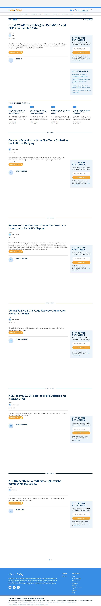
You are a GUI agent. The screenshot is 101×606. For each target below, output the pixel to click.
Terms (88, 58)
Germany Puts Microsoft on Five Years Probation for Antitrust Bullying (17, 111)
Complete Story (14, 52)
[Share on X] (87, 19)
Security (55, 14)
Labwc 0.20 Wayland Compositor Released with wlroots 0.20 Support (81, 81)
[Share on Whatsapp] (91, 19)
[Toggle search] (91, 10)
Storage (78, 14)
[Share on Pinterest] (89, 19)
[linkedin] (73, 10)
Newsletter (85, 10)
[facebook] (71, 10)
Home (10, 19)
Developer (47, 14)
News (14, 14)
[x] (76, 10)
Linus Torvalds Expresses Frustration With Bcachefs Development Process (38, 111)
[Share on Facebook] (85, 19)
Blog (84, 14)
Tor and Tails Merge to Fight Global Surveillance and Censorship (81, 111)
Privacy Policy (77, 60)
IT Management (23, 14)
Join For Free (81, 53)
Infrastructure (36, 14)
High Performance (66, 14)
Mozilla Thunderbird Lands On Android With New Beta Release (60, 111)
